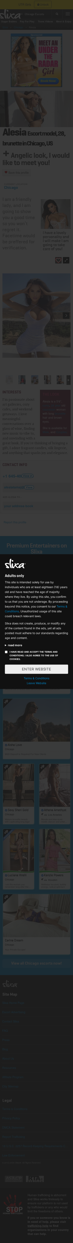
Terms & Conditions (36, 678)
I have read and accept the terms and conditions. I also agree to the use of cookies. (34, 655)
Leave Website (36, 683)
